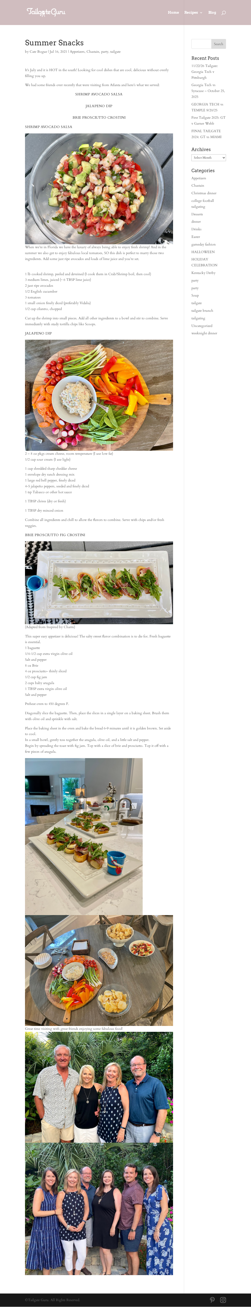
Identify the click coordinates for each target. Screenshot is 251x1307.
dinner (196, 221)
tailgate (115, 51)
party (104, 51)
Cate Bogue (38, 51)
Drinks (196, 229)
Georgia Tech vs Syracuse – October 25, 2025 (208, 91)
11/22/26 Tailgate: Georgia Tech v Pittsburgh (204, 72)
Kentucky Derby (203, 273)
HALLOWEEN (203, 252)
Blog (212, 12)
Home (173, 12)
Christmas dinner (203, 193)
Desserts (197, 214)
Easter (195, 236)
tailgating (198, 318)
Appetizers (77, 51)
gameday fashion (203, 244)
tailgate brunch (202, 310)
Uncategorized (201, 326)
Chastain (93, 51)
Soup (195, 295)
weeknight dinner (204, 333)
